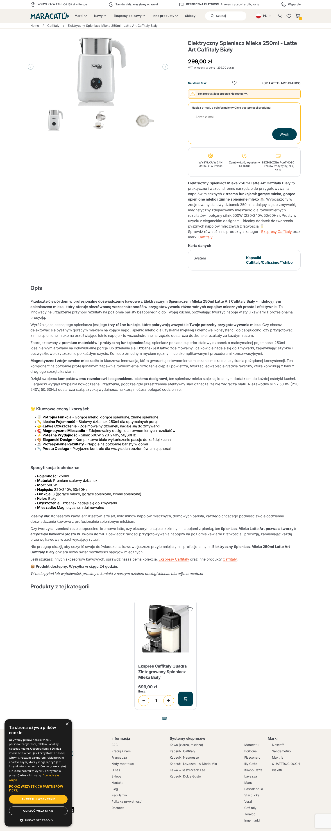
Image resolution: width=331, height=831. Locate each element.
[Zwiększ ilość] (168, 700)
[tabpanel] (165, 655)
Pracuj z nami (121, 751)
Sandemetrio (281, 751)
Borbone (250, 751)
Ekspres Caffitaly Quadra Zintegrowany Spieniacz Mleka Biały (162, 672)
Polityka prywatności (126, 801)
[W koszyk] (185, 699)
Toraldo (249, 814)
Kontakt (117, 782)
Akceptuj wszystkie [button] (38, 799)
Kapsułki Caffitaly (182, 751)
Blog (114, 789)
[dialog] (38, 773)
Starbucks (251, 795)
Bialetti (277, 770)
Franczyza (119, 757)
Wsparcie (294, 4)
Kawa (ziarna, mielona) (186, 745)
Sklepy (190, 16)
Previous (30, 66)
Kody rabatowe (122, 764)
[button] (38, 788)
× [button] (67, 724)
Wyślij (284, 134)
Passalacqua (253, 789)
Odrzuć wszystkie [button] (38, 810)
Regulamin (119, 795)
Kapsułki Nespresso (184, 757)
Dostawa (117, 808)
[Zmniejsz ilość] (143, 700)
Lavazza (250, 776)
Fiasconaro (252, 757)
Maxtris (277, 757)
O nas (115, 770)
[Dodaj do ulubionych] (234, 83)
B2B (114, 745)
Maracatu (251, 745)
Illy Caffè (250, 764)
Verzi (248, 801)
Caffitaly (205, 237)
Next (165, 66)
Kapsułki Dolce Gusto (185, 776)
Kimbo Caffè (253, 770)
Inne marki (252, 820)
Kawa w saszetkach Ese (187, 770)
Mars (248, 782)
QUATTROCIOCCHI (286, 764)
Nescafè (278, 745)
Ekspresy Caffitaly (276, 231)
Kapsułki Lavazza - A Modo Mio (193, 764)
